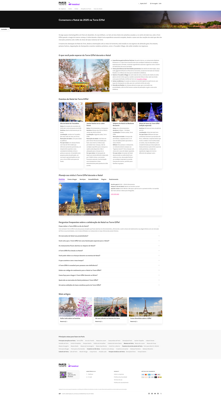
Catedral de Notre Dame (115, 343)
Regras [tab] (103, 179)
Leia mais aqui (115, 194)
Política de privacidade (120, 377)
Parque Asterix (87, 343)
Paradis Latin (103, 351)
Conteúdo (4, 29)
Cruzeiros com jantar (122, 349)
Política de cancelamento (121, 382)
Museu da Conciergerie (87, 346)
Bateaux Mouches (148, 349)
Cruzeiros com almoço (107, 349)
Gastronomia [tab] (113, 179)
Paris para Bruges (64, 349)
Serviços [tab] (83, 179)
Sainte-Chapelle (139, 340)
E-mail (90, 377)
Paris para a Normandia (78, 349)
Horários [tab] (62, 179)
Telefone (90, 374)
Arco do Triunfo (89, 340)
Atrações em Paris (86, 9)
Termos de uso (118, 380)
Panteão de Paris (63, 343)
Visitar (76, 9)
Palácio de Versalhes (99, 343)
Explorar (63, 9)
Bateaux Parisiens (135, 349)
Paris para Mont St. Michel (151, 346)
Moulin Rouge (84, 351)
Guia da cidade (98, 9)
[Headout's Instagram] (152, 393)
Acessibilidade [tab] (93, 179)
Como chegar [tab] (72, 179)
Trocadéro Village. (142, 79)
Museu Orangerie (64, 346)
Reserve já (63, 321)
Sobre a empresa (119, 374)
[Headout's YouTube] (155, 393)
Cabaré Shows (150, 340)
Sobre (70, 9)
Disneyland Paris (127, 340)
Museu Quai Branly (101, 346)
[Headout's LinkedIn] (149, 393)
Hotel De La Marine (114, 346)
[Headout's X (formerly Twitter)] (161, 393)
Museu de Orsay (151, 343)
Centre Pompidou (76, 343)
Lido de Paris (73, 351)
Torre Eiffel (80, 340)
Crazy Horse (93, 351)
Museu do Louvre (101, 340)
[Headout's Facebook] (158, 393)
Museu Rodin (74, 346)
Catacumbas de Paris (114, 340)
